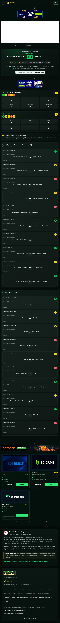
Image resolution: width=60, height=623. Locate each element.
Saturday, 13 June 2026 (9, 261)
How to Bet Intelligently (22, 597)
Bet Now (22, 484)
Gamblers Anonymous (25, 561)
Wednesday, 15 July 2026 (9, 233)
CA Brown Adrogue (22, 281)
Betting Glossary (46, 593)
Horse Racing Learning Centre (36, 597)
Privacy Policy (47, 561)
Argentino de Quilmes (38, 428)
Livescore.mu (22, 589)
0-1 (30, 185)
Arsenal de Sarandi (22, 373)
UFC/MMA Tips (16, 593)
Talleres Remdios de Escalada (19, 401)
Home (2, 45)
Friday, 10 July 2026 (8, 247)
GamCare (15, 561)
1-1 (30, 332)
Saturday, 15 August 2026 (9, 164)
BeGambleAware (8, 561)
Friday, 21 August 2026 (9, 150)
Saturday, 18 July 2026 (8, 219)
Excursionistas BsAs (22, 253)
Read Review (9, 484)
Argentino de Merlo (38, 387)
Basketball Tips (49, 589)
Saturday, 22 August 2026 (9, 297)
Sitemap (6, 601)
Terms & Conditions (37, 561)
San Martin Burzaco (21, 170)
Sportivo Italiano (37, 157)
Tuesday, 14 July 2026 (8, 380)
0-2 (30, 226)
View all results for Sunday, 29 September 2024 (31, 72)
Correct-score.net (13, 589)
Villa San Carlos (37, 184)
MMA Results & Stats (26, 593)
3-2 (30, 415)
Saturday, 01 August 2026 (9, 192)
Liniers (25, 198)
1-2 (30, 212)
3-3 (30, 268)
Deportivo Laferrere (38, 267)
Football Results (9, 45)
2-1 (30, 346)
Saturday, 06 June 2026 (9, 275)
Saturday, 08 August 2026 (9, 178)
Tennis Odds (41, 589)
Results (39, 593)
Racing (34, 593)
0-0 (30, 171)
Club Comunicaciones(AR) (15, 56)
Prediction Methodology (9, 597)
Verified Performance (32, 589)
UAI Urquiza (23, 226)
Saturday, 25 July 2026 (9, 205)
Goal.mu (6, 589)
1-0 (30, 157)
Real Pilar (35, 212)
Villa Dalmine (36, 239)
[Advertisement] (30, 32)
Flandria (37, 56)
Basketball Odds (8, 593)
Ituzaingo (35, 414)
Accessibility (48, 597)
